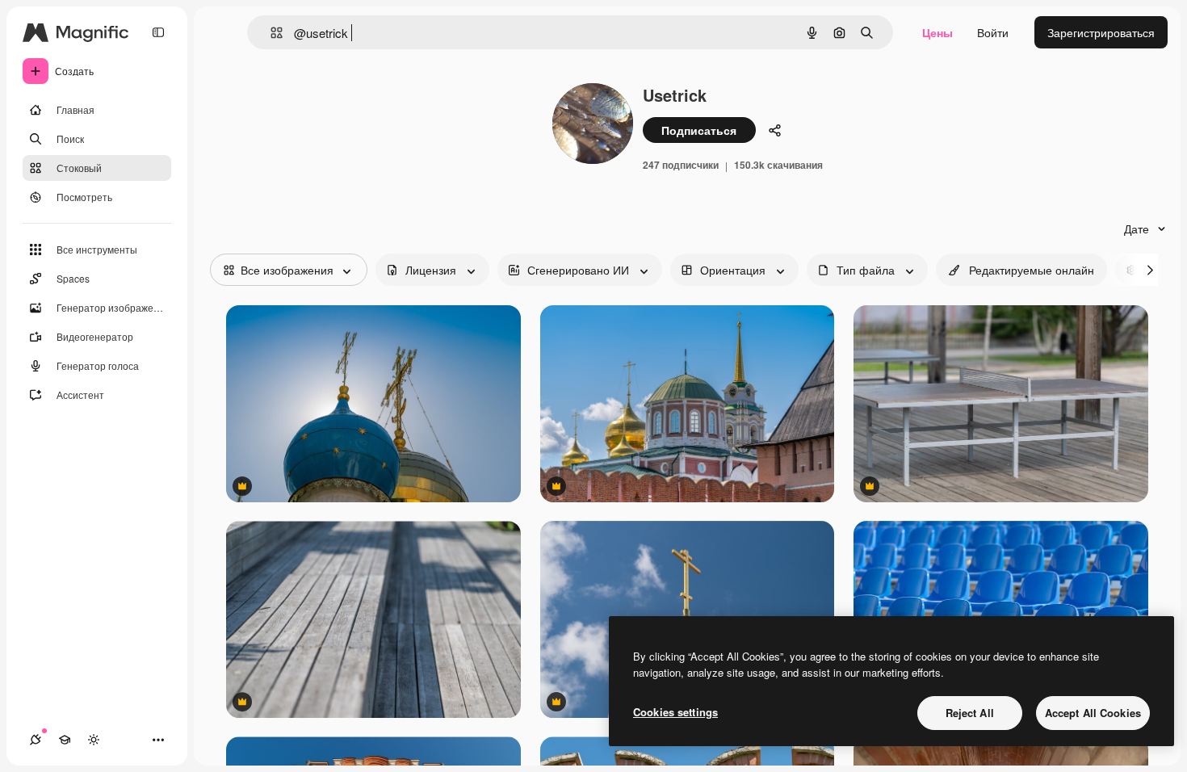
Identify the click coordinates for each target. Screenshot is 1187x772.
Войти (993, 32)
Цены (937, 32)
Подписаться (698, 130)
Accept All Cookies (1093, 712)
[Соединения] (35, 740)
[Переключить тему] (94, 740)
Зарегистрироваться (1101, 32)
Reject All (970, 712)
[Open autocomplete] (270, 33)
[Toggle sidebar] (158, 32)
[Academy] (65, 740)
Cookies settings (675, 712)
